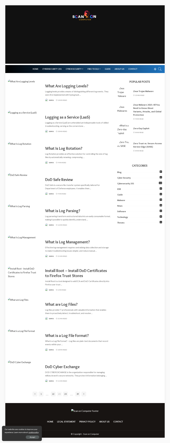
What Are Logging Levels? (66, 86)
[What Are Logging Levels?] (25, 93)
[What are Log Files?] (25, 311)
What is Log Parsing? (62, 210)
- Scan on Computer (90, 434)
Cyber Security (124, 178)
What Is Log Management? (67, 241)
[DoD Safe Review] (25, 186)
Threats (120, 222)
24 (65, 394)
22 (53, 394)
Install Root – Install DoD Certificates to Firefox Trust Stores (76, 273)
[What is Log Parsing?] (25, 217)
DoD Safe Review (59, 179)
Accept (32, 437)
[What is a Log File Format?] (25, 342)
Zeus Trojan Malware (143, 91)
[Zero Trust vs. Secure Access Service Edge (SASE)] (124, 147)
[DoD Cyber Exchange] (25, 373)
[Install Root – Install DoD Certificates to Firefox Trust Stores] (25, 280)
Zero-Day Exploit (141, 128)
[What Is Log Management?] (25, 249)
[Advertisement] (85, 45)
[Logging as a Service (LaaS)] (25, 124)
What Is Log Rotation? (63, 148)
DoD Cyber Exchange (62, 366)
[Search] (160, 69)
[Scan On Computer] (85, 15)
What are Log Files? (61, 304)
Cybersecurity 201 (125, 183)
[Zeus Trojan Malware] (124, 93)
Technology (122, 217)
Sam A (51, 100)
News (119, 206)
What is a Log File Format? (67, 335)
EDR (119, 189)
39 (78, 394)
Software (121, 211)
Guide (120, 194)
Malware (121, 200)
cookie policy (34, 432)
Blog (119, 172)
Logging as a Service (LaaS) (67, 117)
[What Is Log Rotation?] (25, 155)
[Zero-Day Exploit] (124, 130)
